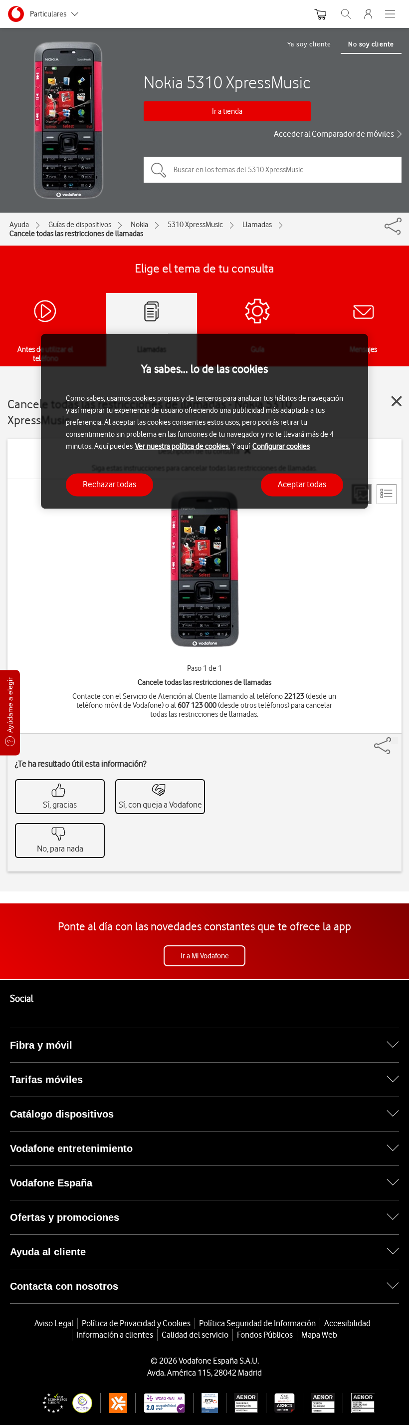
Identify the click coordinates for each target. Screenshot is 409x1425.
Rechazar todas (109, 485)
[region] (204, 421)
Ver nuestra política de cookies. (182, 446)
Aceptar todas (302, 485)
